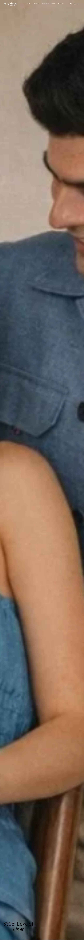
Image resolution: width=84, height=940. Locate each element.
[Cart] (78, 3)
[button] (29, 3)
